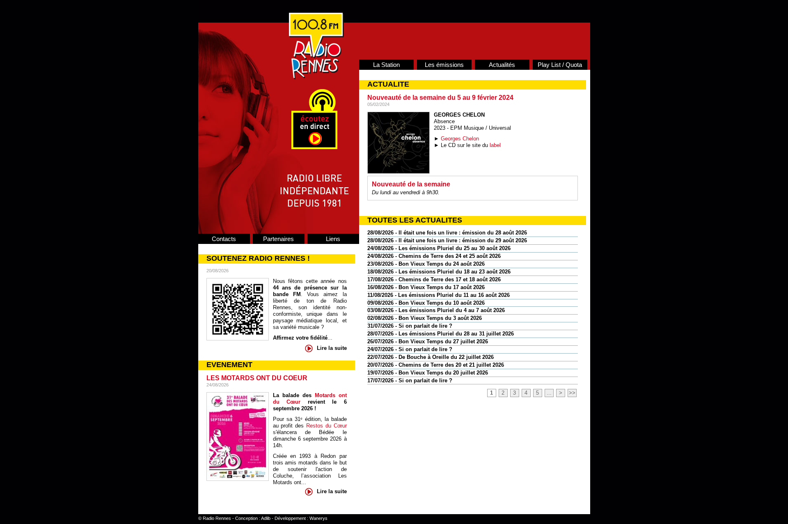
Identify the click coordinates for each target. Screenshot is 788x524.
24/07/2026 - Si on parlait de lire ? (409, 349)
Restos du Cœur (326, 426)
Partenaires (278, 238)
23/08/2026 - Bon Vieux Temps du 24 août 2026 (426, 264)
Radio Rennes (217, 518)
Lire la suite (332, 348)
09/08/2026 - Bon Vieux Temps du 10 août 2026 (426, 303)
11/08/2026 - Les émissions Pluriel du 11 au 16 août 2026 (438, 295)
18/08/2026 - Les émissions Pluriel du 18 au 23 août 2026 (439, 272)
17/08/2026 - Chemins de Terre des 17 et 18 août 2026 (434, 279)
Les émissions (444, 64)
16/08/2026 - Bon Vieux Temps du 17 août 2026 (426, 287)
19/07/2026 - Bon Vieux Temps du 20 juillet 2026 (427, 373)
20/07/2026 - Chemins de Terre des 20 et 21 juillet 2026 (435, 365)
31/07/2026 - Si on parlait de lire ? (409, 326)
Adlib (265, 518)
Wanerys (318, 518)
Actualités (502, 64)
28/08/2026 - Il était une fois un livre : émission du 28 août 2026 (447, 233)
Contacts (224, 238)
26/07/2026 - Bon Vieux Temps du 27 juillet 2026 (427, 341)
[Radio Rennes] (316, 77)
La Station (386, 64)
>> (572, 393)
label (495, 145)
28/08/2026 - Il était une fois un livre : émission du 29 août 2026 (447, 240)
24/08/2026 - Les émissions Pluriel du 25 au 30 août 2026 (439, 248)
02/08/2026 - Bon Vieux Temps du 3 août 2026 (424, 318)
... (549, 393)
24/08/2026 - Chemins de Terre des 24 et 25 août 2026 (434, 256)
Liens (333, 238)
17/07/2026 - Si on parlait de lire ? (409, 380)
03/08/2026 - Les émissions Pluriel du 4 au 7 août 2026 (436, 310)
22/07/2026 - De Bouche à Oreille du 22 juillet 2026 (430, 357)
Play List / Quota (560, 64)
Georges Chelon (460, 139)
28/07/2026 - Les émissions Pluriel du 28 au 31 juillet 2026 (440, 334)
